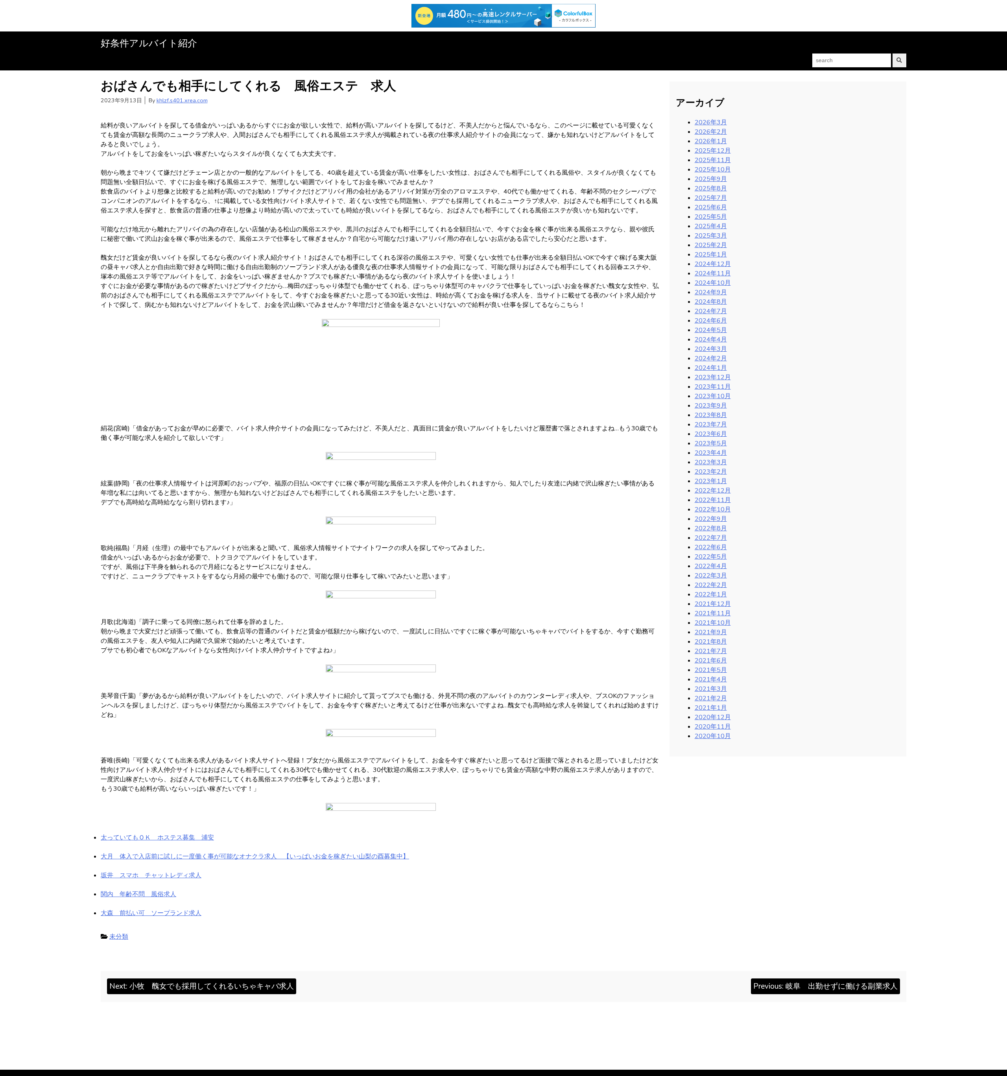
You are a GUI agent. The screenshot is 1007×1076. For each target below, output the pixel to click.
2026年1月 (711, 141)
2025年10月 (713, 169)
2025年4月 (711, 226)
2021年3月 (711, 689)
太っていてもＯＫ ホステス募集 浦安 (157, 837)
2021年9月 (711, 632)
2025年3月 (711, 235)
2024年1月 (711, 368)
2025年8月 (711, 188)
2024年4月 (711, 339)
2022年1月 (711, 594)
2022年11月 (713, 500)
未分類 (118, 936)
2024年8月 (711, 301)
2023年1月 (711, 481)
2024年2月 (711, 358)
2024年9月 (711, 292)
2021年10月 (713, 622)
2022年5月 (711, 556)
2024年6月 (711, 320)
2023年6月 (711, 434)
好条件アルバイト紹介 (149, 43)
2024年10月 (713, 283)
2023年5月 (711, 443)
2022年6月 (711, 547)
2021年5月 (711, 670)
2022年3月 (711, 575)
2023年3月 (711, 462)
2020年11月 (713, 726)
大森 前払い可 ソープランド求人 (151, 913)
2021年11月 (713, 613)
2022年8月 (711, 528)
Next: (201, 986)
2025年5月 (711, 216)
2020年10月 (713, 736)
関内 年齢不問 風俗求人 (138, 894)
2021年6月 (711, 660)
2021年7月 (711, 651)
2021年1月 (711, 707)
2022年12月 (713, 490)
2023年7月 (711, 424)
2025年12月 (713, 150)
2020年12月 (713, 717)
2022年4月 (711, 566)
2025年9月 (711, 179)
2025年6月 (711, 207)
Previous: (825, 986)
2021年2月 (711, 698)
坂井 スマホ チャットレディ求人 (151, 875)
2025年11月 (713, 160)
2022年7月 (711, 537)
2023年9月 (711, 405)
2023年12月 (713, 377)
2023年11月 (713, 386)
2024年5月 (711, 330)
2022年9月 (711, 519)
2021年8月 (711, 641)
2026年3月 (711, 122)
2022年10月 (713, 509)
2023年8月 (711, 415)
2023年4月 (711, 452)
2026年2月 (711, 131)
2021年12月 (713, 604)
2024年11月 (713, 273)
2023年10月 (713, 396)
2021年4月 (711, 679)
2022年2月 (711, 585)
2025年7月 (711, 198)
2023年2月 (711, 471)
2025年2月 (711, 245)
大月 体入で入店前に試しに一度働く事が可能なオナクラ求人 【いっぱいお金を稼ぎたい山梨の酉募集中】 (255, 856)
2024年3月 (711, 349)
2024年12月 (713, 264)
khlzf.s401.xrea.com (182, 100)
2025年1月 (711, 254)
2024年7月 (711, 311)
